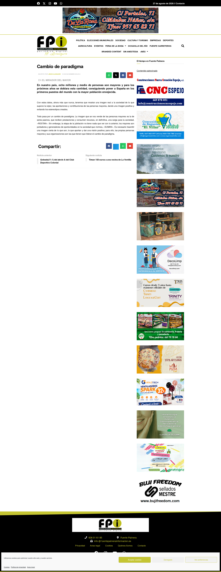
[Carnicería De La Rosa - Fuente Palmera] (110, 20)
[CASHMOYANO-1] (160, 325)
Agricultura (85, 46)
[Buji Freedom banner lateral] (160, 490)
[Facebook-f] (38, 3)
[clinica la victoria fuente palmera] (160, 424)
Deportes (168, 40)
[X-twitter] (44, 3)
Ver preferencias (201, 559)
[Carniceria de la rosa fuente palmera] (160, 192)
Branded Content (111, 51)
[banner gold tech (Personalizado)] (160, 391)
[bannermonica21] (160, 259)
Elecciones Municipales (100, 40)
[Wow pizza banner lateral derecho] (160, 359)
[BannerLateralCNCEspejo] (160, 91)
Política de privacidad (18, 567)
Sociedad (120, 40)
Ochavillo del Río (138, 46)
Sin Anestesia (130, 51)
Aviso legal (31, 567)
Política (80, 40)
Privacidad (80, 545)
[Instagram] (50, 3)
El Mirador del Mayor (56, 80)
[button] (182, 45)
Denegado (168, 559)
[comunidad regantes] (160, 124)
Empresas (155, 40)
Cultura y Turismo (138, 40)
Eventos (98, 46)
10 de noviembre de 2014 (71, 74)
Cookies (7, 567)
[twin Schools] (160, 292)
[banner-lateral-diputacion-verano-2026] (160, 158)
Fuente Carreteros (160, 46)
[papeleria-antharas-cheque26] (160, 457)
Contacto (142, 545)
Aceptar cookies (134, 559)
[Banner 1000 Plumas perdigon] (160, 225)
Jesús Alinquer (54, 74)
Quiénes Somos (125, 545)
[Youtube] (55, 3)
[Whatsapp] (61, 3)
